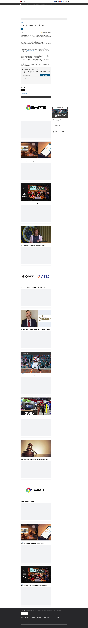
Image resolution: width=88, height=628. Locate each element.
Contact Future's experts (36, 617)
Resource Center (43, 4)
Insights (28, 4)
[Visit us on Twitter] (56, 1)
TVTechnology (27, 28)
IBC (36, 19)
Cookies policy (58, 617)
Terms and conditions (24, 617)
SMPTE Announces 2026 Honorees (59, 132)
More (55, 4)
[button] (67, 1)
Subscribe (50, 4)
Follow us (43, 32)
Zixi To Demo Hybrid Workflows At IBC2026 (61, 120)
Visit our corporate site (57, 610)
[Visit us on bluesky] (61, 1)
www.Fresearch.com (36, 37)
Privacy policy (46, 617)
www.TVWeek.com (30, 50)
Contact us (46, 619)
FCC (41, 19)
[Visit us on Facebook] (55, 1)
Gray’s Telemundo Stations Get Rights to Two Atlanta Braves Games (60, 115)
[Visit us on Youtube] (60, 1)
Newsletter (49, 32)
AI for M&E (55, 19)
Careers (33, 619)
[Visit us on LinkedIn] (58, 1)
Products (33, 4)
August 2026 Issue (30, 19)
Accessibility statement (25, 619)
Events (37, 4)
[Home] (20, 4)
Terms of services (34, 78)
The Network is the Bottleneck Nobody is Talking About (60, 128)
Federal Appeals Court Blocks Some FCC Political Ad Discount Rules (60, 124)
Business (22, 22)
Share (23, 32)
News (24, 4)
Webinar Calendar (48, 19)
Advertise (57, 619)
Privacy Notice (26, 78)
